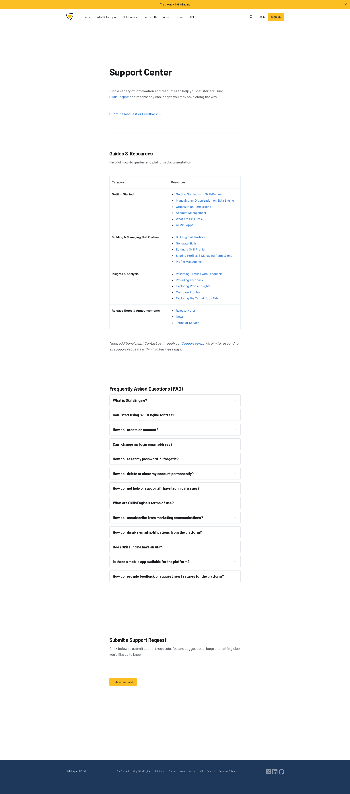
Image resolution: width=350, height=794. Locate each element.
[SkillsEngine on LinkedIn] (274, 771)
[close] (346, 4)
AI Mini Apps (184, 225)
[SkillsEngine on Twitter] (268, 771)
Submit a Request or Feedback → (135, 114)
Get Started (123, 771)
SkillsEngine (119, 97)
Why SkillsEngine (107, 17)
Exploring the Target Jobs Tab (197, 298)
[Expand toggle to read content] (235, 400)
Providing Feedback (189, 280)
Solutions (129, 17)
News (180, 17)
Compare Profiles (188, 292)
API (191, 17)
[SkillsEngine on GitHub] (281, 771)
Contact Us (150, 17)
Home (87, 17)
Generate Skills (186, 243)
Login (261, 16)
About (167, 17)
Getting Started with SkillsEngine (198, 194)
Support (211, 771)
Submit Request (123, 682)
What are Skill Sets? (189, 219)
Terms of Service (187, 323)
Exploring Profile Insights (193, 286)
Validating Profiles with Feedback (199, 274)
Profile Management (190, 261)
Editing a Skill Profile (190, 249)
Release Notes (186, 310)
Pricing (172, 771)
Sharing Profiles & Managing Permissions (204, 255)
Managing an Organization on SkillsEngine (205, 200)
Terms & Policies (228, 771)
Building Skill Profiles (190, 237)
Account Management (191, 213)
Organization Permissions (193, 207)
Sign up (276, 16)
